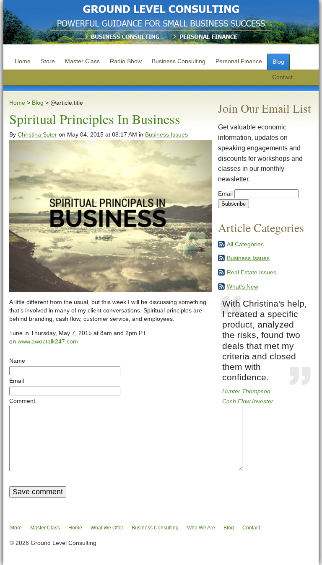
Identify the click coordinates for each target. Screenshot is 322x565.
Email (16, 380)
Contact (282, 77)
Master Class (82, 61)
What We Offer (107, 528)
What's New (242, 286)
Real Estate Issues (251, 272)
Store (48, 61)
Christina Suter (37, 134)
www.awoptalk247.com (48, 341)
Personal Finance (239, 61)
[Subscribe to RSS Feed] (221, 246)
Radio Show (126, 61)
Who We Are (201, 528)
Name (17, 360)
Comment (22, 400)
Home (23, 61)
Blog (278, 61)
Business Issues (166, 134)
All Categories (245, 244)
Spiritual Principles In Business (94, 119)
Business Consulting (178, 61)
